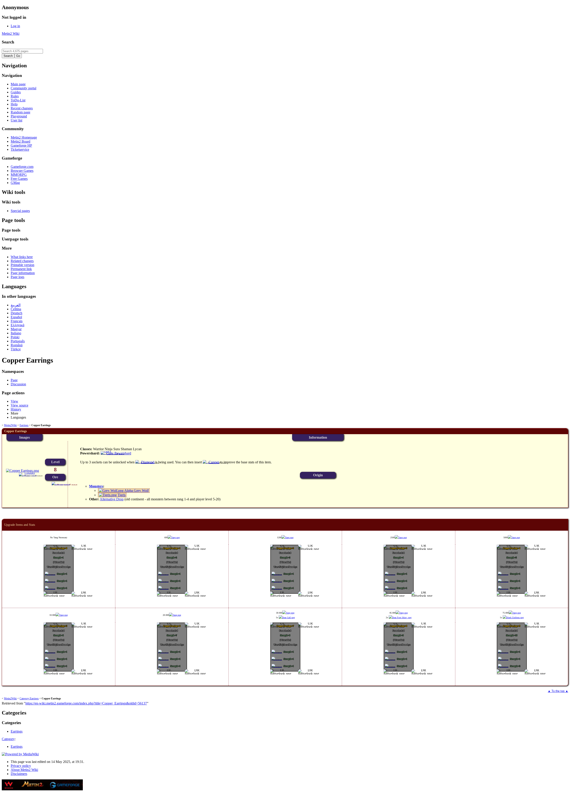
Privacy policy (21, 766)
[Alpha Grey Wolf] (111, 490)
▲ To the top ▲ (558, 691)
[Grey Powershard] (112, 454)
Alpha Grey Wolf (136, 490)
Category (8, 739)
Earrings (24, 425)
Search (8, 42)
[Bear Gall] (287, 617)
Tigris (122, 495)
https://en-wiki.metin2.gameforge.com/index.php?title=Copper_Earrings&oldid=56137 (86, 703)
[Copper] (61, 485)
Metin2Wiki (10, 425)
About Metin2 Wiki (24, 770)
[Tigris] (108, 495)
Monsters (96, 486)
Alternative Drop (112, 499)
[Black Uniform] (513, 617)
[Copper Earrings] (28, 476)
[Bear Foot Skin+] (400, 617)
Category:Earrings (29, 698)
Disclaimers (19, 774)
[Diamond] (145, 463)
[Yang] (174, 537)
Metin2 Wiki (10, 33)
